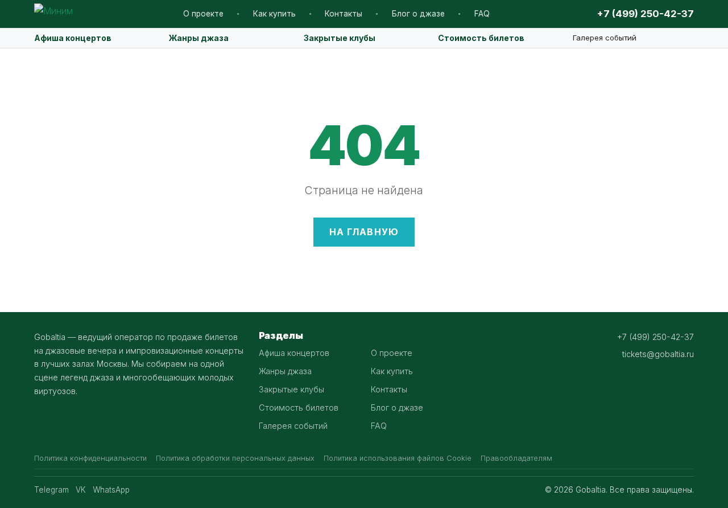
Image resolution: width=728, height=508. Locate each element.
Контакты (343, 13)
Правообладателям (516, 458)
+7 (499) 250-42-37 (645, 13)
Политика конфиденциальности (90, 458)
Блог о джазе (418, 13)
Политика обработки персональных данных (235, 458)
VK (81, 489)
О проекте (203, 13)
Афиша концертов (72, 38)
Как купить (274, 13)
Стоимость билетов (481, 38)
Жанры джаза (199, 38)
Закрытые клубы (339, 38)
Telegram (51, 489)
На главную (364, 231)
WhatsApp (111, 489)
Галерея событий (604, 37)
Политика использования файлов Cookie (397, 458)
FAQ (482, 13)
